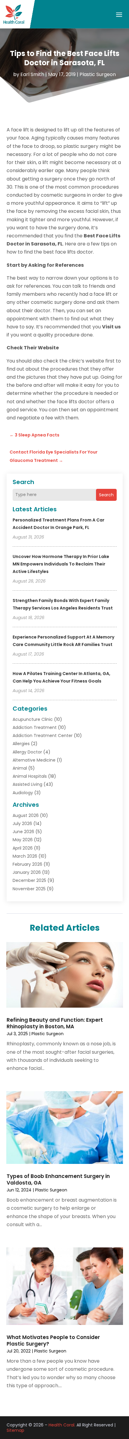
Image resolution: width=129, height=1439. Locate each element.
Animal (20, 768)
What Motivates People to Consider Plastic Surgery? (53, 1340)
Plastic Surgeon (98, 74)
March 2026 (25, 856)
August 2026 (26, 815)
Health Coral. (62, 1425)
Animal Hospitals (30, 776)
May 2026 (23, 840)
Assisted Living (27, 784)
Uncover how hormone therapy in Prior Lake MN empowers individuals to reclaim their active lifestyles (61, 564)
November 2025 (29, 889)
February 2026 (27, 864)
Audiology (23, 793)
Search (106, 495)
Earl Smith (32, 74)
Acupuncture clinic (33, 719)
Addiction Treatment (35, 727)
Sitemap (15, 1430)
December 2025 (29, 880)
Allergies (21, 744)
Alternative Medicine (34, 760)
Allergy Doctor (27, 752)
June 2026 (23, 832)
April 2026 (23, 848)
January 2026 (27, 872)
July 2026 (22, 824)
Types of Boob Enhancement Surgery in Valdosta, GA (58, 1179)
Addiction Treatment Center (43, 736)
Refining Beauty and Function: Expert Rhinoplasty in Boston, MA (55, 1023)
